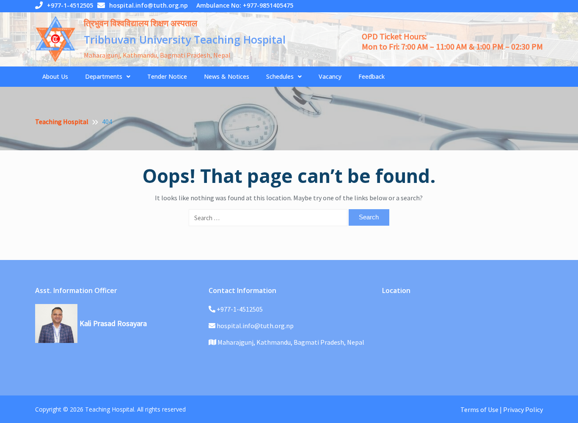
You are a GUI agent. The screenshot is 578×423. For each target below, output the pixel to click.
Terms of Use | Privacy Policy (501, 409)
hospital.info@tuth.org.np (148, 5)
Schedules (280, 76)
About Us (55, 76)
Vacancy (330, 76)
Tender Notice (167, 76)
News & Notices (226, 76)
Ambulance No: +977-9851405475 (244, 5)
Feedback (371, 76)
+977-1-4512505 (70, 5)
